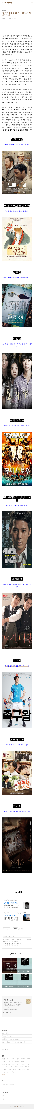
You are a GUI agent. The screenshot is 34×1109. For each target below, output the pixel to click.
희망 (17, 1067)
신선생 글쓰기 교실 (10, 915)
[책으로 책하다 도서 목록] (8, 1036)
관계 (8, 1061)
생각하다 (5, 936)
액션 (29, 1064)
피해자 (17, 1061)
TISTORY (17, 1106)
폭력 (29, 1059)
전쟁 (14, 1069)
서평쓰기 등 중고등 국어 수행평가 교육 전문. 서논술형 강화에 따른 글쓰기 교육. (11, 919)
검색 (30, 1084)
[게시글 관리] (9, 929)
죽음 (13, 1072)
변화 (8, 1072)
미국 (3, 1072)
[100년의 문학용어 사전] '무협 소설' (10, 945)
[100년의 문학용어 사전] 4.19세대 (10, 941)
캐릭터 (23, 1059)
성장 (13, 1059)
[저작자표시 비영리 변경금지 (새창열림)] (21, 929)
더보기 (3, 1075)
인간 (23, 1061)
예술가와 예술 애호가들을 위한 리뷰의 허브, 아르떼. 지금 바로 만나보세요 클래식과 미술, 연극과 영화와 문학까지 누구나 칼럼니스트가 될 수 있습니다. (12, 906)
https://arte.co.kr (9, 900)
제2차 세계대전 (6, 1064)
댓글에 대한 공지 (6, 1033)
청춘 (24, 1064)
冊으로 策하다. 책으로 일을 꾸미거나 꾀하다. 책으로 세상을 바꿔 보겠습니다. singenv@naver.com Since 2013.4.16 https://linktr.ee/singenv (13, 1005)
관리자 (22, 1106)
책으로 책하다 (7, 2)
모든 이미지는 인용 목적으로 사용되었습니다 (13, 1042)
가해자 (4, 1069)
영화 (18, 1059)
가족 (19, 1069)
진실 (3, 1061)
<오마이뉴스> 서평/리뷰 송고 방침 (10, 1039)
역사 (8, 1059)
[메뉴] (32, 3)
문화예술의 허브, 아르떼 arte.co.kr (12, 903)
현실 (7, 1067)
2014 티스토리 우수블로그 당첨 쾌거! (11, 939)
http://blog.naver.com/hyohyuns (13, 913)
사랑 (12, 1067)
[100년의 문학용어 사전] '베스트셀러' (11, 943)
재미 (3, 1059)
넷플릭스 (28, 1067)
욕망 (14, 1064)
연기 (19, 1064)
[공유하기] (7, 929)
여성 (9, 1069)
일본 (22, 1067)
